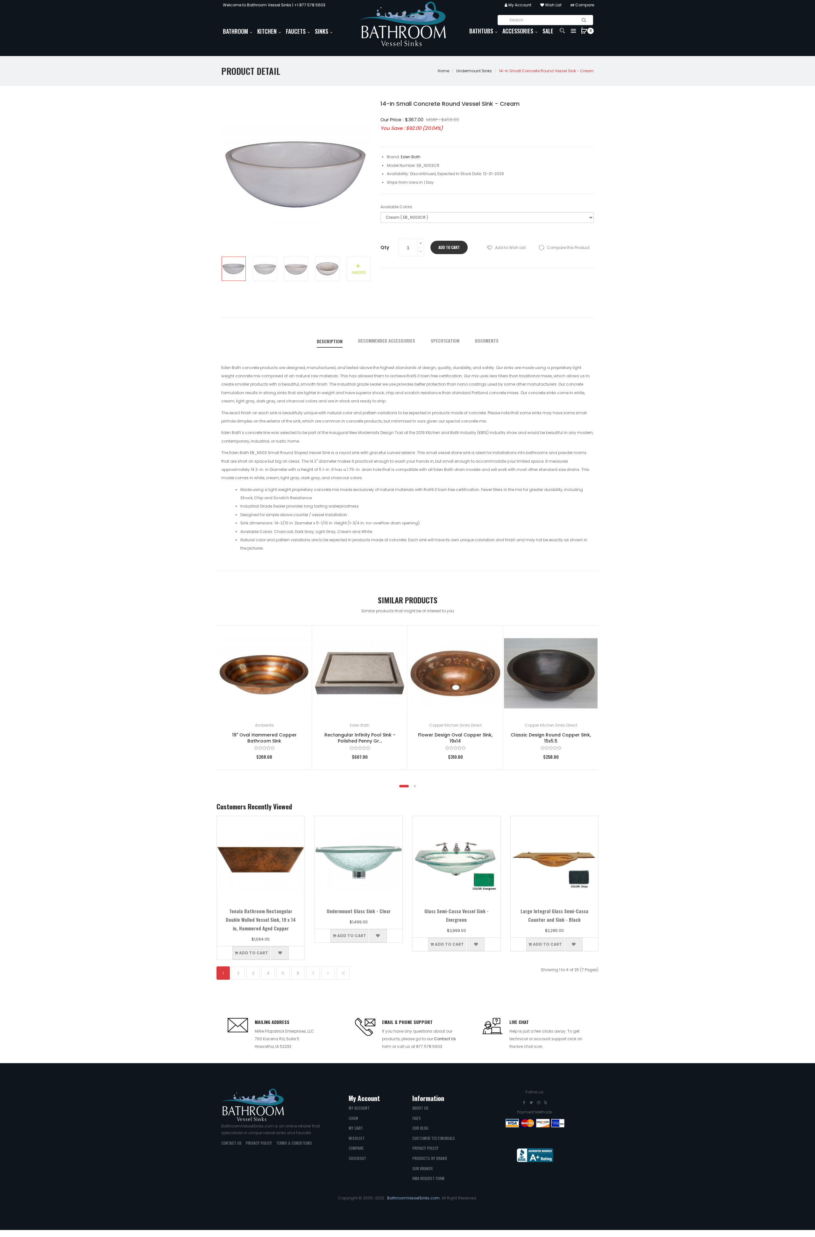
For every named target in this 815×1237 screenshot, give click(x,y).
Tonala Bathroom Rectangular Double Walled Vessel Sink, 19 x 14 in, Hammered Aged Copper (261, 919)
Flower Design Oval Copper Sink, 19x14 (455, 738)
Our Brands (422, 1168)
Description (330, 341)
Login (353, 1118)
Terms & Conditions (294, 1143)
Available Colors (396, 207)
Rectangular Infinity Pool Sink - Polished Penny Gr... (359, 738)
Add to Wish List (510, 247)
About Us (420, 1108)
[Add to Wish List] (298, 640)
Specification (445, 341)
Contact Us (445, 1038)
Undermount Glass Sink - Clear (359, 910)
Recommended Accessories (386, 341)
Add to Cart (449, 247)
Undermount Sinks (474, 71)
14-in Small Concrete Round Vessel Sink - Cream (546, 71)
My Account (519, 5)
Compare (584, 5)
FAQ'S (416, 1118)
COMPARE (356, 1148)
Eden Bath (360, 725)
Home (443, 71)
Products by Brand (429, 1158)
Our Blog (420, 1128)
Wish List (553, 5)
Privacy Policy (259, 1143)
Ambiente (264, 725)
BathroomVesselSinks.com (413, 1198)
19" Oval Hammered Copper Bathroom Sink (264, 738)
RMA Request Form (428, 1178)
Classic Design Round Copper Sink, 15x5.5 (551, 738)
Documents (487, 341)
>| (343, 973)
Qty (384, 247)
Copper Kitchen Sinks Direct (455, 725)
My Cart (356, 1128)
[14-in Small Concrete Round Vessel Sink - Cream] (233, 268)
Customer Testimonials (433, 1138)
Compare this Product (568, 247)
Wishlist (357, 1138)
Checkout (357, 1158)
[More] (358, 268)
